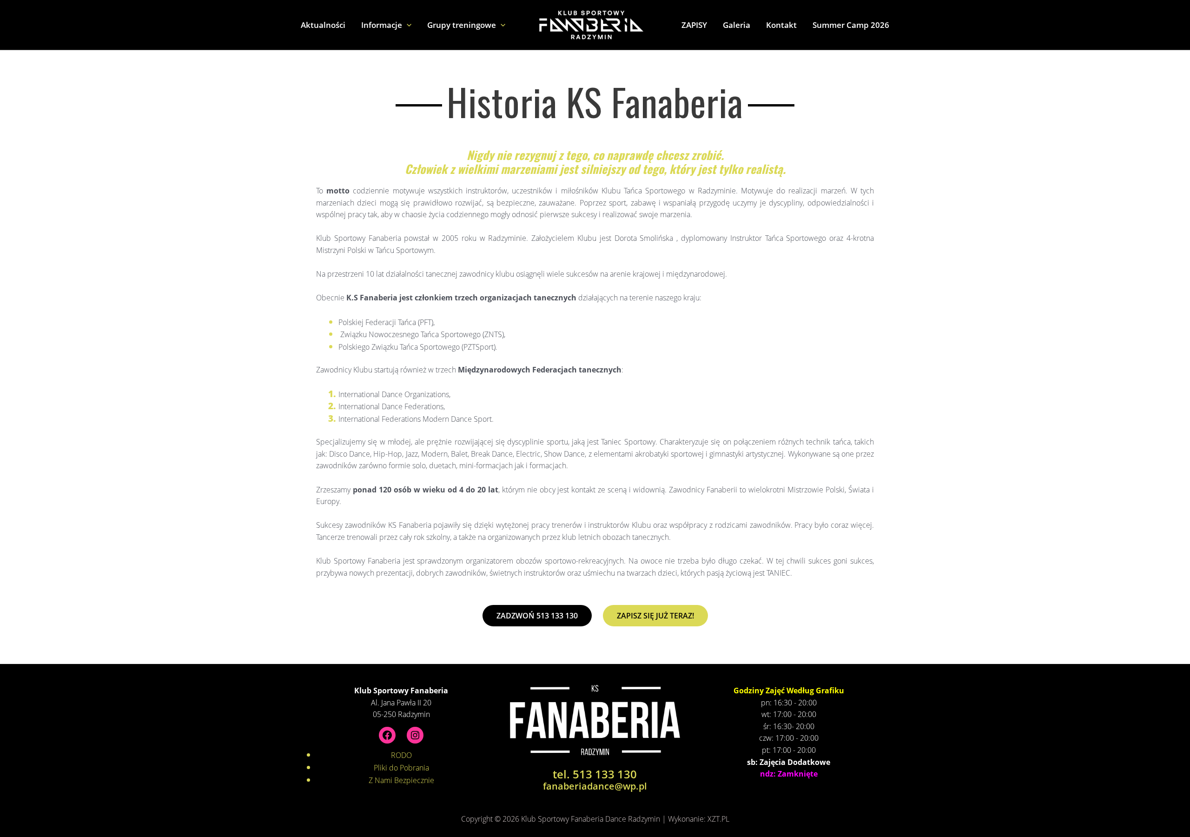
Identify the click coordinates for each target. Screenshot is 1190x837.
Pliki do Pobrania (401, 768)
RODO (401, 755)
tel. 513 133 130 (595, 774)
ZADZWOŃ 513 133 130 (537, 616)
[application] (406, 25)
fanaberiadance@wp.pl (595, 786)
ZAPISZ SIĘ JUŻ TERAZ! (655, 616)
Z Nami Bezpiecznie (401, 780)
